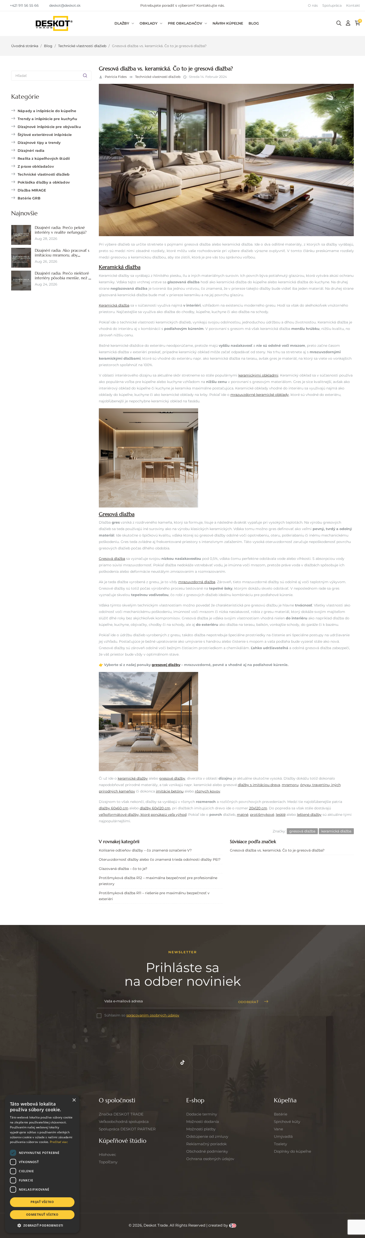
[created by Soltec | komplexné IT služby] (232, 1225)
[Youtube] (214, 1062)
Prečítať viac (59, 1142)
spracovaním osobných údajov (152, 1015)
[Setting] (348, 23)
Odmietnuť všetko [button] (42, 1214)
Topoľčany (108, 1162)
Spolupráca (332, 5)
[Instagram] (166, 1062)
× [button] (74, 1100)
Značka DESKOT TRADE (121, 1114)
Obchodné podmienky (207, 1151)
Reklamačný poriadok (206, 1144)
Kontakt (353, 5)
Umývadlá (283, 1136)
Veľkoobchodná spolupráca (124, 1121)
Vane (278, 1129)
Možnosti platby (201, 1129)
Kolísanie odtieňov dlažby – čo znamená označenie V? (145, 850)
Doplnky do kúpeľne (292, 1151)
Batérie (280, 1114)
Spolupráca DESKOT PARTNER (127, 1129)
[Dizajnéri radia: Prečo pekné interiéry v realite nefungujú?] (21, 234)
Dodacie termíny (201, 1114)
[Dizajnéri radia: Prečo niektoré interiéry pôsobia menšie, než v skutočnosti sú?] (21, 280)
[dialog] (42, 1164)
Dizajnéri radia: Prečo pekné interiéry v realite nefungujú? (60, 230)
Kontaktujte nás (210, 5)
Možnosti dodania (202, 1121)
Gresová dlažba (117, 514)
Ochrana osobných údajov (210, 1158)
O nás (313, 5)
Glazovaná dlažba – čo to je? (123, 868)
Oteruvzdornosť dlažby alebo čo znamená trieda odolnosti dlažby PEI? (159, 859)
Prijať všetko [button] (42, 1202)
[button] (22, 5)
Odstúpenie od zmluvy (207, 1136)
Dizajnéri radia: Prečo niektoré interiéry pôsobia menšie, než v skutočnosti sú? (62, 278)
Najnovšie (24, 213)
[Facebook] (150, 1062)
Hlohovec (107, 1154)
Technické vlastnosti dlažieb (158, 77)
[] (85, 76)
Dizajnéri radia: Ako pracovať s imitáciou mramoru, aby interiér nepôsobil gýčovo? (62, 255)
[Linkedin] (198, 1062)
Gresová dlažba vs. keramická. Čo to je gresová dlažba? (277, 850)
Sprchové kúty (287, 1121)
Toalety (280, 1144)
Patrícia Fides (116, 77)
